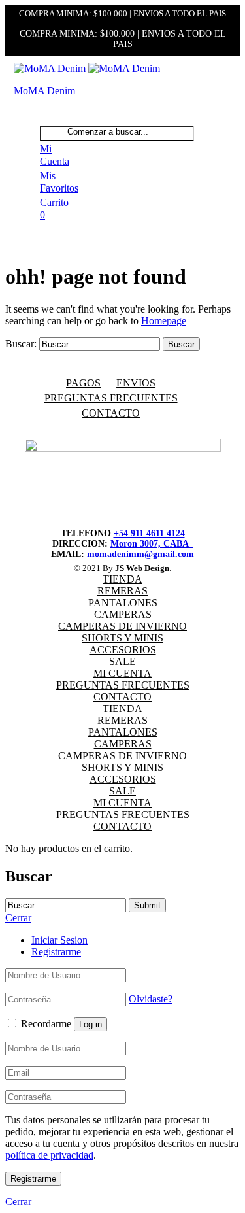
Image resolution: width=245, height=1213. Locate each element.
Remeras (122, 590)
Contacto (111, 413)
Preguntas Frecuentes (122, 685)
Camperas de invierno (122, 626)
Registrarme (56, 951)
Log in (90, 1024)
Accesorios (123, 649)
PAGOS (83, 382)
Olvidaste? (150, 998)
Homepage (163, 320)
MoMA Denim (44, 90)
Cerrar (18, 1201)
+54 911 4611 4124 (149, 533)
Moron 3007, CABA (151, 544)
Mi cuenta (122, 673)
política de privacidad (49, 1155)
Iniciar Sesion (59, 940)
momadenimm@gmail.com (140, 554)
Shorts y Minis (122, 637)
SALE (122, 661)
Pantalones (122, 602)
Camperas (123, 614)
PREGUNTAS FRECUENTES (111, 397)
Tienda (122, 579)
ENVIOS (135, 382)
